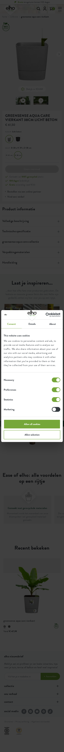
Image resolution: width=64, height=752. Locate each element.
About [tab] (52, 324)
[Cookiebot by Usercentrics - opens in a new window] (47, 315)
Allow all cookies (32, 424)
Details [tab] (32, 324)
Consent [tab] (11, 324)
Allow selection (32, 434)
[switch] (56, 389)
